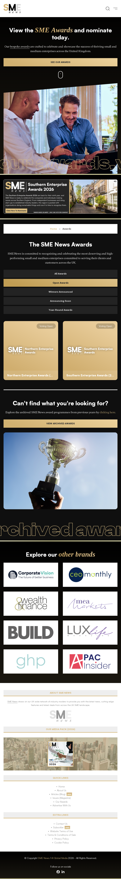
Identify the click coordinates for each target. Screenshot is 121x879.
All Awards (60, 273)
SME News (43, 858)
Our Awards (61, 801)
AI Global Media (59, 858)
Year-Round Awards (60, 309)
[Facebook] (58, 872)
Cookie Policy (61, 842)
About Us (61, 790)
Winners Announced (61, 291)
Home (53, 228)
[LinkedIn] (63, 872)
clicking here (107, 412)
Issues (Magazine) (62, 797)
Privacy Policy (61, 838)
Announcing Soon (60, 300)
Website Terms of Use (61, 831)
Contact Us (61, 823)
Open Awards (60, 282)
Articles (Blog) (58, 794)
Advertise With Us (62, 805)
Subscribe (58, 827)
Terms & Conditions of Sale (61, 834)
